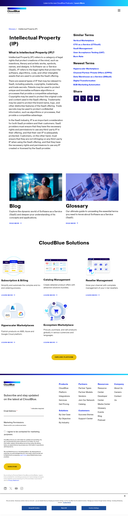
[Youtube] (16, 488)
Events (101, 412)
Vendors (82, 396)
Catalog (82, 404)
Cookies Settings (94, 508)
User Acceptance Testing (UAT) (88, 52)
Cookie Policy (67, 502)
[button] (76, 98)
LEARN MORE (7, 295)
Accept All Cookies (34, 508)
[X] (11, 488)
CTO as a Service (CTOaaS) (87, 44)
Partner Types (84, 388)
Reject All (64, 508)
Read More (14, 223)
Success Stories (85, 414)
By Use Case (64, 414)
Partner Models (85, 392)
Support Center (85, 418)
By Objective (64, 418)
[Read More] (21, 223)
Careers (118, 392)
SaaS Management (82, 48)
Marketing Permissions (14, 422)
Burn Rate (78, 56)
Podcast (101, 420)
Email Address (10, 411)
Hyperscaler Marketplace (86, 68)
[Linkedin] (5, 488)
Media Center (104, 404)
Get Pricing (64, 404)
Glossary (12, 29)
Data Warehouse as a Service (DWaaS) (92, 76)
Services (63, 400)
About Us (118, 388)
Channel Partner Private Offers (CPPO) (92, 72)
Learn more (23, 455)
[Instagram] (21, 488)
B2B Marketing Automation (86, 84)
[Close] (124, 495)
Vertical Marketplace (83, 40)
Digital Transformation (84, 80)
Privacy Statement (13, 480)
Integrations (64, 396)
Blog (100, 416)
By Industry (64, 422)
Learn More (79, 3)
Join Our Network (86, 400)
